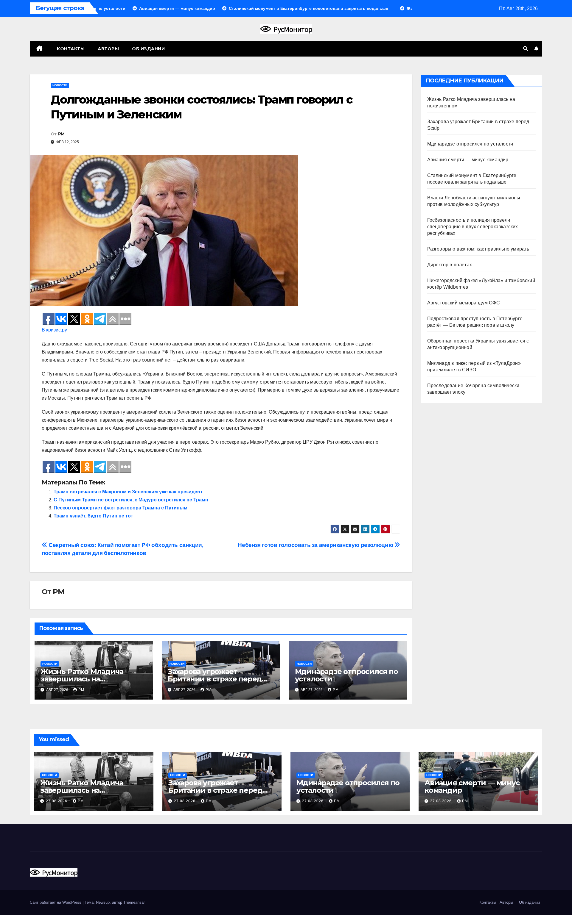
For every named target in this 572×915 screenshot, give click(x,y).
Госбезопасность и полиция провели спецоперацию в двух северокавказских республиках (472, 227)
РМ (61, 134)
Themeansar (134, 902)
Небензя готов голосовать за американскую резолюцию (316, 545)
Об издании (148, 48)
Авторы (108, 48)
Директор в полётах (449, 264)
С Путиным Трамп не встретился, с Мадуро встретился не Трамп (131, 499)
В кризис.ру (54, 329)
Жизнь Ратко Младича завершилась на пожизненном (82, 679)
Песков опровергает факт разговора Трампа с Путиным (120, 507)
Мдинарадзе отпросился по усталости (346, 675)
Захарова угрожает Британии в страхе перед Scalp (215, 679)
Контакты (70, 48)
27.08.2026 (57, 801)
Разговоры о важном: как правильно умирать (478, 248)
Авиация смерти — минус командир (468, 159)
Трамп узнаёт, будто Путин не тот (93, 515)
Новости (59, 85)
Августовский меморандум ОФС (463, 302)
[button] (525, 48)
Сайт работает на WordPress (56, 902)
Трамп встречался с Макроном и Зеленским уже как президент (128, 491)
